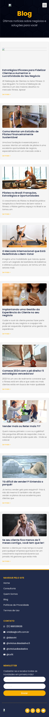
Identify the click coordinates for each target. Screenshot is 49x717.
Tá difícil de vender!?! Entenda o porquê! (22, 483)
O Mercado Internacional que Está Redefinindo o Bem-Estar (23, 252)
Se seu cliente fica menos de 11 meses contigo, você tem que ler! (23, 541)
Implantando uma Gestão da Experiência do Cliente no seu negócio (21, 312)
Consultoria (9, 588)
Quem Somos (10, 594)
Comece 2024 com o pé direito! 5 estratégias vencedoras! (23, 372)
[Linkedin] (27, 710)
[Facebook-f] (38, 710)
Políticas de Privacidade (16, 605)
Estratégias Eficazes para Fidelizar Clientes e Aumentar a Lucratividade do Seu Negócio (24, 73)
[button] (44, 5)
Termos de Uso (11, 610)
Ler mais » (6, 94)
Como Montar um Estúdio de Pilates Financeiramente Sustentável (20, 134)
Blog (5, 599)
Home (6, 583)
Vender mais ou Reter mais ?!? (21, 426)
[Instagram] (32, 710)
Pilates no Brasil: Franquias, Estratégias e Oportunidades (20, 194)
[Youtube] (43, 710)
